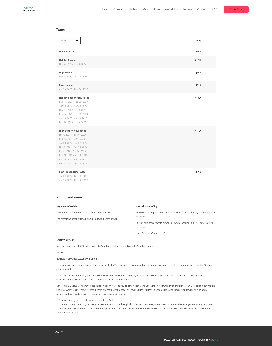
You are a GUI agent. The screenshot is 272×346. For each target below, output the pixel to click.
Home (156, 9)
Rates (105, 9)
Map (145, 9)
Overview (118, 9)
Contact (201, 9)
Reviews (187, 9)
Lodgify (214, 339)
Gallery (133, 9)
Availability (171, 9)
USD (215, 9)
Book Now (236, 9)
